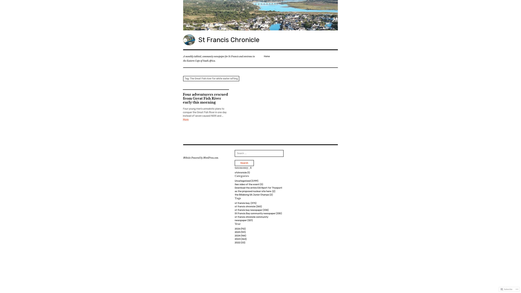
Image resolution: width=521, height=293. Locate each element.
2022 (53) (240, 242)
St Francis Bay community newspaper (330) (258, 213)
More (186, 119)
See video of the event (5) (249, 184)
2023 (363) (241, 239)
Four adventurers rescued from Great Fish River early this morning (205, 98)
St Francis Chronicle (228, 40)
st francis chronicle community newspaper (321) (251, 219)
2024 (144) (240, 235)
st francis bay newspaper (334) (252, 210)
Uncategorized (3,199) (246, 180)
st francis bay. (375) (245, 203)
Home (267, 56)
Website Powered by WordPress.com (200, 157)
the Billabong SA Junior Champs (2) (254, 194)
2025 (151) (240, 232)
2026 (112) (240, 228)
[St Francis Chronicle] (260, 15)
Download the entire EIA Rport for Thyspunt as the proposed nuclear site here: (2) (258, 189)
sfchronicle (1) (242, 172)
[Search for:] (259, 153)
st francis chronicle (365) (248, 206)
